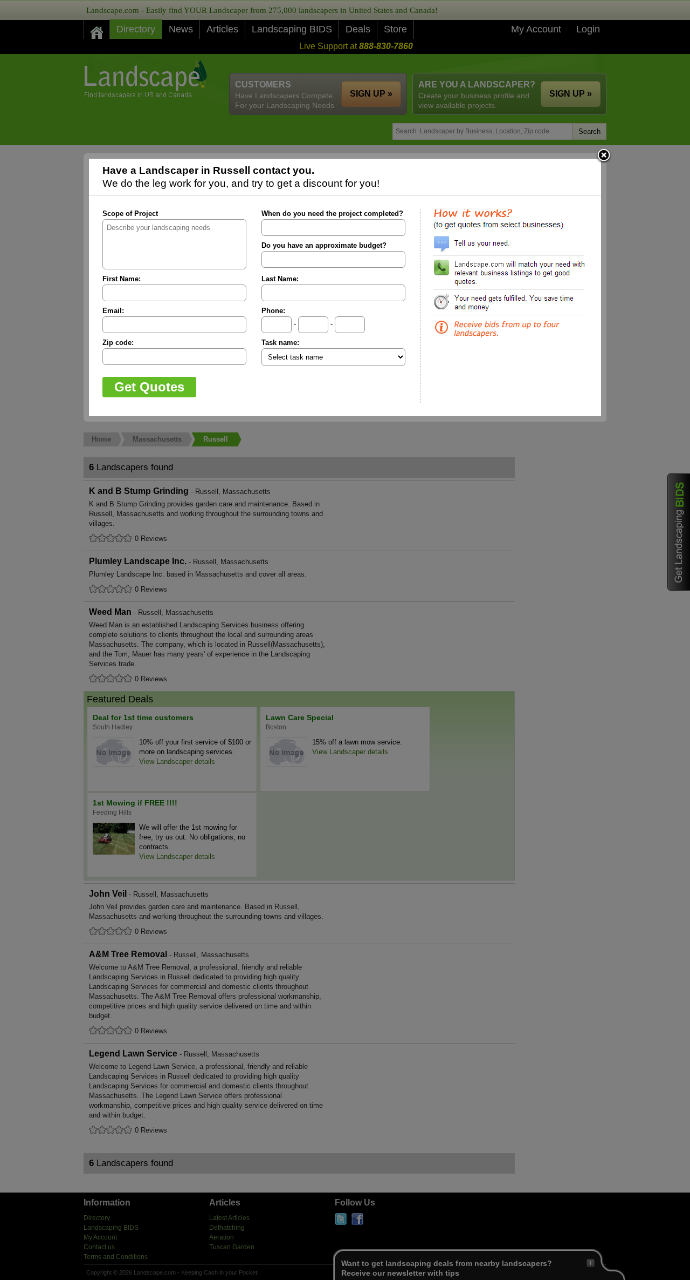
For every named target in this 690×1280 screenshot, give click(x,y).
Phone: (273, 311)
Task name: (280, 342)
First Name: (121, 279)
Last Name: (280, 279)
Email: (113, 311)
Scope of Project (130, 213)
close (604, 156)
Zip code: (118, 342)
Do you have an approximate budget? (324, 245)
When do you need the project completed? (332, 213)
